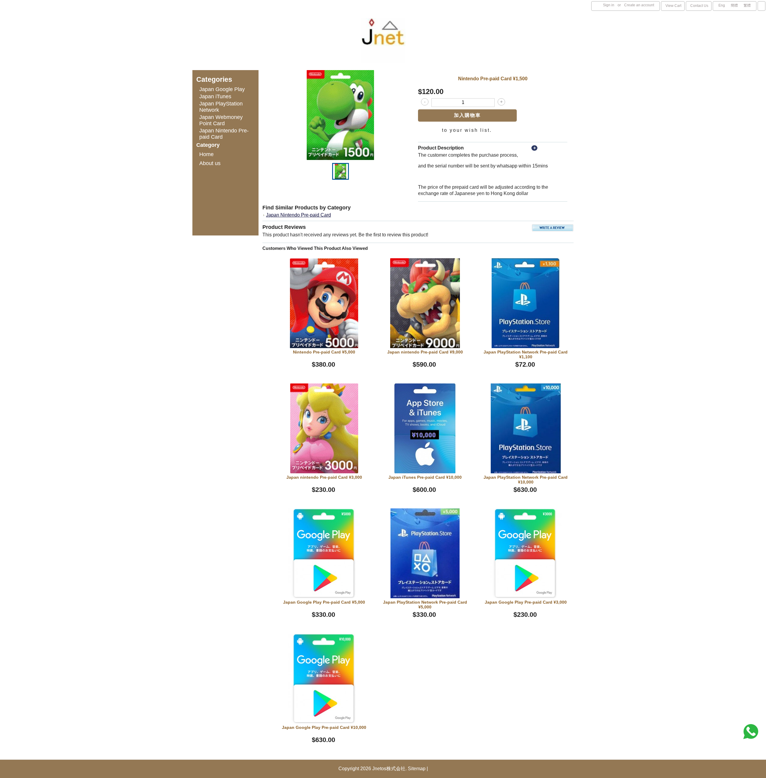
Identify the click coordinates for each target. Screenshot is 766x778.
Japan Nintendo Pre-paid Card (298, 214)
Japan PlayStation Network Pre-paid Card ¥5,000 (425, 604)
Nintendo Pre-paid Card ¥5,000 (324, 352)
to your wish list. (467, 130)
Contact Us (699, 6)
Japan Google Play (222, 89)
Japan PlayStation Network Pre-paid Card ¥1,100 (526, 354)
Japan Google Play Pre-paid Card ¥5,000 (324, 602)
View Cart (673, 6)
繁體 (747, 5)
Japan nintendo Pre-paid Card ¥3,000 (324, 477)
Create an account (639, 5)
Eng (721, 5)
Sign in (608, 5)
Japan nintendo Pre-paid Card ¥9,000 (425, 352)
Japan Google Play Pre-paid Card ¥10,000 (324, 727)
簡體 (734, 5)
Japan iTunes (215, 96)
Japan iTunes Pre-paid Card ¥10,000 (425, 477)
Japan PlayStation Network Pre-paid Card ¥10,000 (526, 479)
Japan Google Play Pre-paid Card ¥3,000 (526, 602)
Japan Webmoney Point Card (221, 120)
